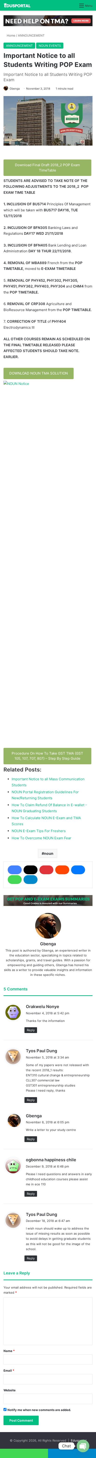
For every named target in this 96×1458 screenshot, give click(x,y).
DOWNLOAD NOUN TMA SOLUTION (38, 373)
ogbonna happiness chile (51, 1159)
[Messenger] (78, 869)
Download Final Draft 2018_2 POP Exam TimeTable (47, 167)
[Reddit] (62, 869)
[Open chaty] (83, 1446)
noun (48, 853)
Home (10, 35)
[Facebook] (15, 869)
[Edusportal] (17, 5)
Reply (31, 1030)
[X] (31, 869)
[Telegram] (31, 879)
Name (9, 1351)
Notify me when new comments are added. (39, 1410)
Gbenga (15, 88)
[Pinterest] (46, 869)
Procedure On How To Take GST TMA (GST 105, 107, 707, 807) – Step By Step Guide (47, 756)
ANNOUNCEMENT (31, 35)
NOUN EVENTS (50, 45)
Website (9, 1390)
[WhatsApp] (15, 879)
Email (8, 1370)
